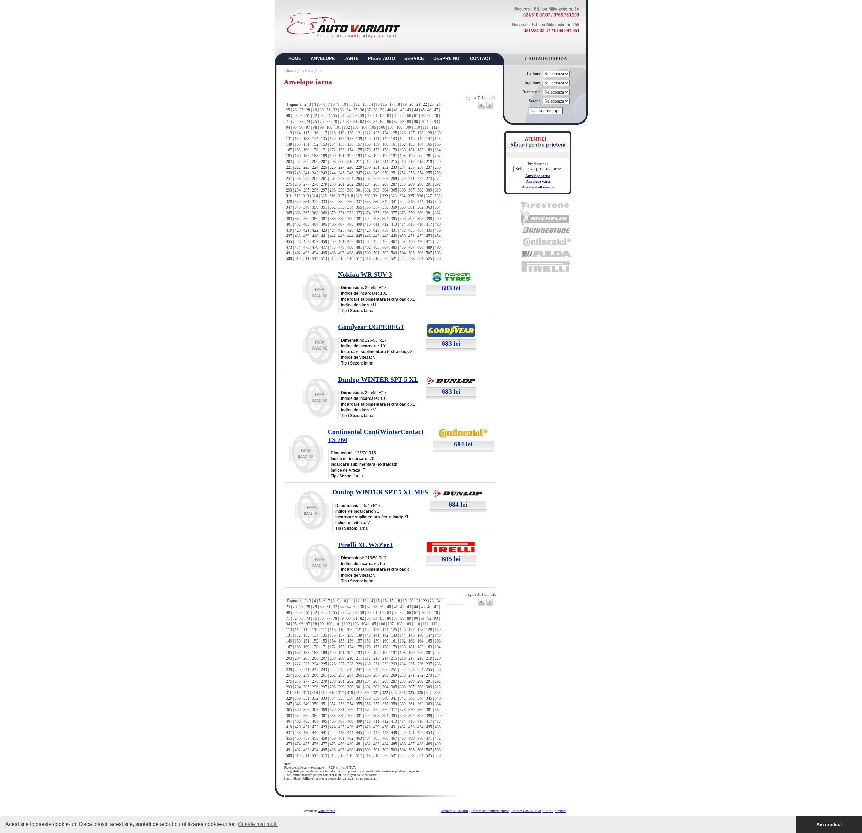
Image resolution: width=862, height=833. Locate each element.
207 (324, 161)
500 (368, 253)
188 (315, 155)
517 (359, 258)
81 (355, 121)
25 (288, 110)
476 (315, 247)
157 (359, 144)
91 (423, 121)
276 (298, 184)
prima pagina (294, 70)
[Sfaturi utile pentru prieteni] (537, 147)
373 (359, 213)
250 (385, 173)
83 (369, 121)
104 (364, 127)
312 (297, 196)
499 (359, 253)
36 (362, 110)
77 (328, 121)
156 (350, 144)
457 (306, 241)
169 (306, 150)
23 (432, 104)
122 (368, 133)
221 (289, 167)
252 (403, 173)
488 (420, 247)
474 (298, 247)
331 (306, 201)
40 (389, 110)
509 (289, 258)
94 (288, 127)
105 (373, 127)
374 (368, 213)
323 (394, 196)
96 (301, 127)
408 (350, 224)
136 (333, 138)
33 (342, 110)
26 (295, 110)
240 (298, 173)
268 (385, 178)
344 (420, 201)
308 (420, 190)
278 (315, 184)
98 (315, 127)
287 (394, 184)
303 (376, 190)
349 (306, 207)
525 (429, 258)
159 (376, 144)
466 (385, 241)
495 (324, 253)
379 (411, 213)
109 (408, 127)
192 (350, 155)
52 (315, 115)
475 (306, 247)
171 (324, 150)
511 (306, 258)
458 (315, 241)
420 (298, 230)
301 (359, 190)
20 (411, 104)
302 (368, 190)
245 (341, 173)
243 (324, 173)
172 (333, 150)
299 (341, 190)
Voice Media (326, 811)
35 (355, 110)
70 (436, 115)
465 (376, 241)
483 (376, 247)
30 (322, 110)
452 (420, 236)
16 (385, 104)
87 (396, 121)
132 (298, 138)
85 (382, 121)
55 (335, 115)
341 (394, 201)
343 (411, 201)
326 (420, 196)
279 (324, 184)
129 (429, 133)
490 (438, 247)
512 (315, 258)
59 (362, 115)
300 (350, 190)
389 (341, 218)
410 (368, 224)
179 (394, 150)
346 (438, 201)
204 (298, 161)
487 (411, 247)
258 (298, 178)
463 (359, 241)
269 (394, 178)
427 (359, 230)
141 (376, 138)
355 (359, 207)
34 (348, 110)
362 (420, 207)
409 (359, 224)
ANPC (548, 811)
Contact (560, 811)
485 (394, 247)
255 (429, 173)
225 (324, 167)
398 (420, 218)
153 (324, 144)
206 (315, 161)
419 (289, 230)
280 (333, 184)
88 (402, 121)
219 (429, 161)
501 (376, 253)
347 (289, 207)
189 (324, 155)
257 (289, 178)
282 (350, 184)
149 (289, 144)
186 (298, 155)
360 (403, 207)
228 (350, 167)
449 (394, 236)
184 (438, 150)
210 (350, 161)
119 (341, 133)
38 (375, 110)
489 (429, 247)
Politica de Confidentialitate (490, 811)
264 (350, 178)
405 (324, 224)
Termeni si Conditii (454, 811)
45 (423, 110)
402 (298, 224)
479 (341, 247)
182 (420, 150)
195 (376, 155)
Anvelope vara (538, 181)
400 (438, 218)
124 (385, 133)
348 (298, 207)
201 (429, 155)
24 (438, 104)
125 (394, 133)
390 (350, 218)
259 (306, 178)
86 (389, 121)
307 (411, 190)
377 (394, 213)
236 (420, 167)
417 (429, 224)
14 (371, 104)
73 (301, 121)
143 (394, 138)
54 (328, 115)
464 (368, 241)
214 (385, 161)
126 (403, 133)
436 (438, 230)
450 (403, 236)
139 (359, 138)
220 (438, 161)
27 (301, 110)
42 (402, 110)
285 (376, 184)
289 (411, 184)
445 (359, 236)
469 (411, 241)
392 (368, 218)
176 (368, 150)
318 (350, 196)
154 (333, 144)
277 (306, 184)
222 (298, 167)
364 (438, 207)
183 (429, 150)
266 (368, 178)
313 (306, 196)
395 (394, 218)
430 (385, 230)
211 (359, 161)
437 (289, 236)
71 (288, 121)
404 (315, 224)
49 (295, 115)
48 (288, 115)
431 (394, 230)
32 (335, 110)
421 (306, 230)
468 (403, 241)
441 (324, 236)
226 (333, 167)
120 (350, 133)
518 (368, 258)
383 (289, 218)
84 (375, 121)
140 (368, 138)
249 (376, 173)
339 (376, 201)
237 (429, 167)
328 (437, 196)
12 (358, 104)
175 (359, 150)
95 (295, 127)
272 (420, 178)
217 (411, 161)
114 (298, 133)
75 (315, 121)
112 (434, 127)
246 (350, 173)
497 (341, 253)
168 (298, 150)
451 (411, 236)
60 (369, 115)
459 (324, 241)
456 (298, 241)
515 (341, 258)
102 (347, 127)
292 (438, 184)
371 (341, 213)
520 (385, 258)
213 (376, 161)
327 (429, 196)
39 (382, 110)
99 (322, 127)
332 (315, 201)
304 (385, 190)
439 (306, 236)
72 (295, 121)
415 (411, 224)
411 (376, 224)
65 (402, 115)
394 (385, 218)
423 (324, 230)
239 (289, 173)
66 (409, 115)
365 (289, 213)
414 (403, 224)
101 (338, 127)
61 (375, 115)
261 (324, 178)
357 (376, 207)
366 (298, 213)
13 (364, 104)
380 (420, 213)
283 (359, 184)
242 (315, 173)
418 (438, 224)
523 (411, 258)
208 (333, 161)
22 (425, 104)
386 (315, 218)
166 (438, 144)
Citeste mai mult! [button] (258, 824)
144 (403, 138)
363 (429, 207)
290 (420, 184)
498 (350, 253)
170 (315, 150)
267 (376, 178)
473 (289, 247)
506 (420, 253)
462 (350, 241)
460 (333, 241)
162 (403, 144)
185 (289, 155)
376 (385, 213)
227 (341, 167)
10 (344, 104)
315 (324, 196)
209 (341, 161)
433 (411, 230)
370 (333, 213)
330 (298, 201)
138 (350, 138)
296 (315, 190)
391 (359, 218)
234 (403, 167)
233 (394, 167)
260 (315, 178)
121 (359, 133)
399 (429, 218)
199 (411, 155)
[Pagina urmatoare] (489, 109)
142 (385, 138)
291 (429, 184)
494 (315, 253)
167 (289, 150)
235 (411, 167)
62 (382, 115)
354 (350, 207)
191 (341, 155)
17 (391, 104)
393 (376, 218)
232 (385, 167)
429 (376, 230)
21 (418, 104)
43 (409, 110)
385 (306, 218)
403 (306, 224)
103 (356, 127)
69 (429, 115)
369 (324, 213)
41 (396, 110)
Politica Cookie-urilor (526, 811)
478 (333, 247)
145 (411, 138)
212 (368, 161)
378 (403, 213)
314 (315, 196)
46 (429, 110)
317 (341, 196)
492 (298, 253)
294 (298, 190)
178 (385, 150)
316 (332, 196)
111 (426, 127)
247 (359, 173)
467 (394, 241)
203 (289, 161)
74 (308, 121)
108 (399, 127)
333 (324, 201)
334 (333, 201)
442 (333, 236)
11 (351, 104)
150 (298, 144)
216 (403, 161)
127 (411, 133)
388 (333, 218)
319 (359, 196)
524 (420, 258)
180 (403, 150)
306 (403, 190)
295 (306, 190)
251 (394, 173)
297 (324, 190)
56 (342, 115)
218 (420, 161)
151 (306, 144)
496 (333, 253)
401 (289, 224)
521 (394, 258)
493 (306, 253)
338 (368, 201)
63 (389, 115)
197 (394, 155)
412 (385, 224)
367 (306, 213)
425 (341, 230)
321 (376, 196)
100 (329, 127)
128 (420, 133)
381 (429, 213)
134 (315, 138)
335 (341, 201)
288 (403, 184)
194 (368, 155)
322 (385, 196)
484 (385, 247)
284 (368, 184)
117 (324, 133)
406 (333, 224)
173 (341, 150)
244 (333, 173)
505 (411, 253)
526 (438, 258)
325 (411, 196)
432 (403, 230)
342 (403, 201)
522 (403, 258)
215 (394, 161)
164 (420, 144)
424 (333, 230)
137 (341, 138)
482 (368, 247)
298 (333, 190)
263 (341, 178)
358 (385, 207)
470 (420, 241)
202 (438, 155)
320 (367, 196)
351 (324, 207)
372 (350, 213)
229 (359, 167)
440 (315, 236)
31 (328, 110)
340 (385, 201)
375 (376, 213)
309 (429, 190)
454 (438, 236)
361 (411, 207)
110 (417, 127)
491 (289, 253)
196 (385, 155)
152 (315, 144)
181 (411, 150)
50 (301, 115)
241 (306, 173)
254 (420, 173)
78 (335, 121)
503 (394, 253)
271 (411, 178)
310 (438, 190)
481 (359, 247)
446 (368, 236)
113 (289, 133)
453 (429, 236)
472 (438, 241)
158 (368, 144)
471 (429, 241)
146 (420, 138)
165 (429, 144)
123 (376, 133)
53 (322, 115)
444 (350, 236)
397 (411, 218)
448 (385, 236)
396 (403, 218)
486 (403, 247)
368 (315, 213)
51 (308, 115)
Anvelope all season (538, 187)
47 (436, 110)
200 (420, 155)
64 (396, 115)
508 (438, 253)
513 (324, 258)
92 (429, 121)
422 (315, 230)
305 (394, 190)
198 (403, 155)
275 (289, 184)
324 (402, 196)
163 (411, 144)
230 (368, 167)
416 (420, 224)
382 (438, 213)
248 (368, 173)
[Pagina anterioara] (482, 109)
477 (324, 247)
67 (416, 115)
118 (333, 133)
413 (394, 224)
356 (368, 207)
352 (333, 207)
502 (385, 253)
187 (306, 155)
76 (322, 121)
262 (333, 178)
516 (350, 258)
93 (436, 121)
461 (341, 241)
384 (298, 218)
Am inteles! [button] (829, 824)
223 (306, 167)
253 (411, 173)
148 (438, 138)
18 (398, 104)
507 (429, 253)
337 (359, 201)
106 (382, 127)
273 (429, 178)
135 (324, 138)
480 (350, 247)
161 (394, 144)
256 (438, 173)
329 (289, 201)
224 (315, 167)
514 (333, 258)
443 (341, 236)
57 (348, 115)
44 (416, 110)
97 (308, 127)
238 (438, 167)
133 (306, 138)
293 (289, 190)
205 (306, 161)
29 (315, 110)
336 (350, 201)
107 (391, 127)
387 (324, 218)
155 (341, 144)
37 (369, 110)
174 (350, 150)
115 (306, 133)
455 (289, 241)
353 (341, 207)
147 (429, 138)
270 (403, 178)
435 (429, 230)
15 (378, 104)
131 (289, 138)
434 (420, 230)
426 (350, 230)
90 (416, 121)
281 (341, 184)
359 (394, 207)
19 (405, 104)
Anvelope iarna (537, 176)
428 (368, 230)
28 (308, 110)
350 (315, 207)
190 (333, 155)
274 (438, 178)
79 (342, 121)
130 (438, 133)
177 (376, 150)
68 (423, 115)
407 (341, 224)
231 (376, 167)
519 (376, 258)
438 (298, 236)
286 (385, 184)
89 (409, 121)
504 (403, 253)
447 (376, 236)
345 (429, 201)
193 (359, 155)
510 (298, 258)
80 (348, 121)
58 (355, 115)
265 (359, 178)
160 (385, 144)
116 (315, 133)
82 (362, 121)
